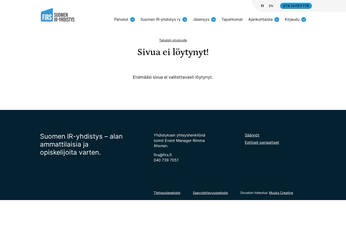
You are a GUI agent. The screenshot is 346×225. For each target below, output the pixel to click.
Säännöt (252, 135)
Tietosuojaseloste (167, 193)
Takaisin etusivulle (173, 40)
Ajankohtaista (260, 19)
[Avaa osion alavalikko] (132, 19)
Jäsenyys (201, 19)
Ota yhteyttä (296, 6)
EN (271, 6)
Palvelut (121, 19)
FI (262, 6)
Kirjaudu (292, 19)
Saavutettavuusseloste (210, 193)
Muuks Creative (281, 193)
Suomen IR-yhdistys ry (161, 19)
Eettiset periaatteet (262, 142)
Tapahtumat (232, 19)
